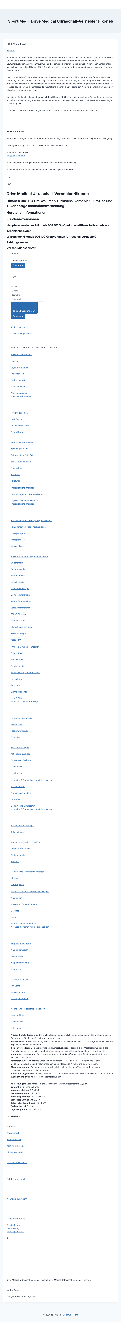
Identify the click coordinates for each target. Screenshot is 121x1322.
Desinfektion (16, 419)
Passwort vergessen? (21, 333)
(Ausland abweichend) (17, 1162)
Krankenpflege (17, 884)
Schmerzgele (17, 1021)
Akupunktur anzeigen (21, 943)
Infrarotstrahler (18, 575)
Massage (15, 911)
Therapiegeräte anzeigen (22, 504)
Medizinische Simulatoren (23, 806)
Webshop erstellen (15, 1231)
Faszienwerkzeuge (19, 731)
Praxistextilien (17, 374)
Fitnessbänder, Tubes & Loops (25, 672)
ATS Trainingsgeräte (20, 754)
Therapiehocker (18, 540)
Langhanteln (16, 773)
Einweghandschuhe (20, 426)
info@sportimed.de (16, 155)
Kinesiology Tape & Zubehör (24, 904)
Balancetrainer (17, 653)
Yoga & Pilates (17, 698)
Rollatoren (15, 474)
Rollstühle (15, 481)
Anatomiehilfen (18, 786)
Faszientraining (18, 666)
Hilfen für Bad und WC (21, 461)
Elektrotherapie (18, 569)
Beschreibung (13, 1225)
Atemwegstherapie (19, 449)
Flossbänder (16, 679)
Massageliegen (18, 546)
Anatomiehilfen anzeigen (22, 825)
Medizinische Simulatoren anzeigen (27, 872)
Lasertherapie (17, 582)
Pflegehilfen (16, 468)
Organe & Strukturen (20, 849)
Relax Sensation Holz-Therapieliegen (28, 527)
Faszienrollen (17, 724)
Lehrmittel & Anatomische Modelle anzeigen (31, 809)
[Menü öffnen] (116, 4)
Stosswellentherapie (20, 608)
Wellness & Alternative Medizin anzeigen (30, 927)
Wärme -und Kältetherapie (23, 923)
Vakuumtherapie (18, 633)
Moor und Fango (18, 1015)
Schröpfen (15, 737)
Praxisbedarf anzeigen (21, 396)
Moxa (13, 917)
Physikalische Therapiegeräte (25, 500)
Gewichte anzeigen (20, 747)
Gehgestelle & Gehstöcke (23, 455)
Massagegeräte (18, 992)
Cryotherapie (17, 563)
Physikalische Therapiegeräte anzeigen (29, 556)
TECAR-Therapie (18, 614)
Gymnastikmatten (19, 692)
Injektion (15, 878)
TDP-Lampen (17, 1028)
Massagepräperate (19, 998)
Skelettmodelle (18, 855)
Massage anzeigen (19, 979)
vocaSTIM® (16, 640)
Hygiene (14, 361)
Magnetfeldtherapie (20, 588)
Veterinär (15, 861)
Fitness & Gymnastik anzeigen (25, 701)
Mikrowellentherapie (20, 595)
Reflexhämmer (17, 832)
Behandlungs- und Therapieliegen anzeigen (31, 520)
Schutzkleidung (18, 432)
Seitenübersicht (70, 1315)
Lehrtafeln (15, 799)
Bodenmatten (17, 660)
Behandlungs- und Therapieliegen (27, 494)
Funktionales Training (21, 760)
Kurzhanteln (16, 766)
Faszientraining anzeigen (22, 718)
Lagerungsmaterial (19, 367)
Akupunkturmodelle (20, 963)
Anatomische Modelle (21, 793)
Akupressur (16, 969)
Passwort (15, 295)
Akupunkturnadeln (19, 950)
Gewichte (15, 685)
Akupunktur (16, 898)
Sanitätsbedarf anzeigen (22, 442)
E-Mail (14, 286)
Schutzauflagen (18, 386)
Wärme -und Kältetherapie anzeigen (28, 1009)
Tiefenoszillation (18, 620)
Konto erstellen (18, 327)
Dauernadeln (17, 956)
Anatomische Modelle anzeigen (25, 842)
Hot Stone (15, 986)
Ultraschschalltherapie (21, 627)
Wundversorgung (19, 393)
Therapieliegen (18, 533)
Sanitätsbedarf (18, 380)
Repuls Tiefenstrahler (21, 601)
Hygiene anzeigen (19, 413)
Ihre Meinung (13, 1228)
